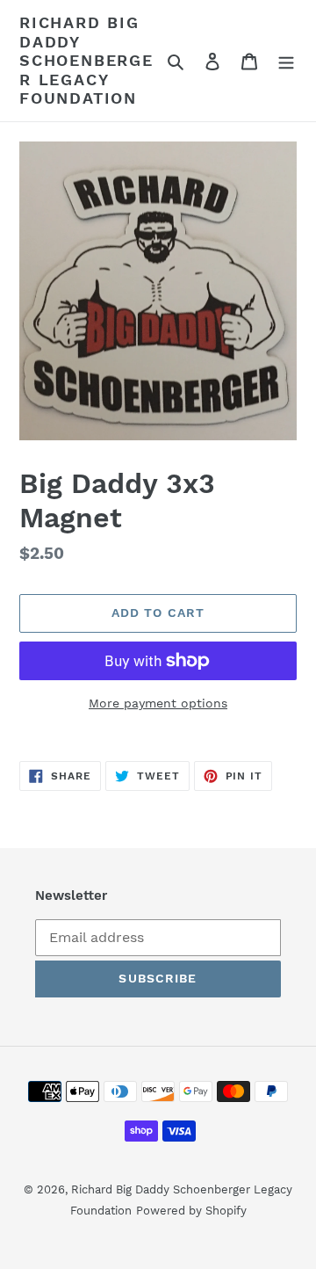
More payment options (158, 703)
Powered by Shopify (191, 1210)
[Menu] (286, 60)
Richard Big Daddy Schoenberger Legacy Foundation (86, 60)
